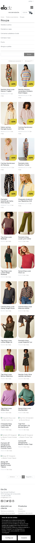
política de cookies (8, 525)
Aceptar (24, 538)
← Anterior (11, 477)
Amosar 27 (28, 61)
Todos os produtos (12, 17)
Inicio (2, 17)
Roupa (20, 509)
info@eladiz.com (6, 497)
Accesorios (21, 511)
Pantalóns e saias (6, 29)
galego (31, 1)
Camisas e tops (5, 38)
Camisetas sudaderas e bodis (10, 33)
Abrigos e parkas (6, 46)
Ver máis (8, 241)
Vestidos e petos (6, 25)
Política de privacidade (8, 513)
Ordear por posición (15, 61)
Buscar (29, 54)
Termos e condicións (7, 511)
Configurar (9, 538)
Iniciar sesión (13, 12)
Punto (3, 42)
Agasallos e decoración (25, 513)
